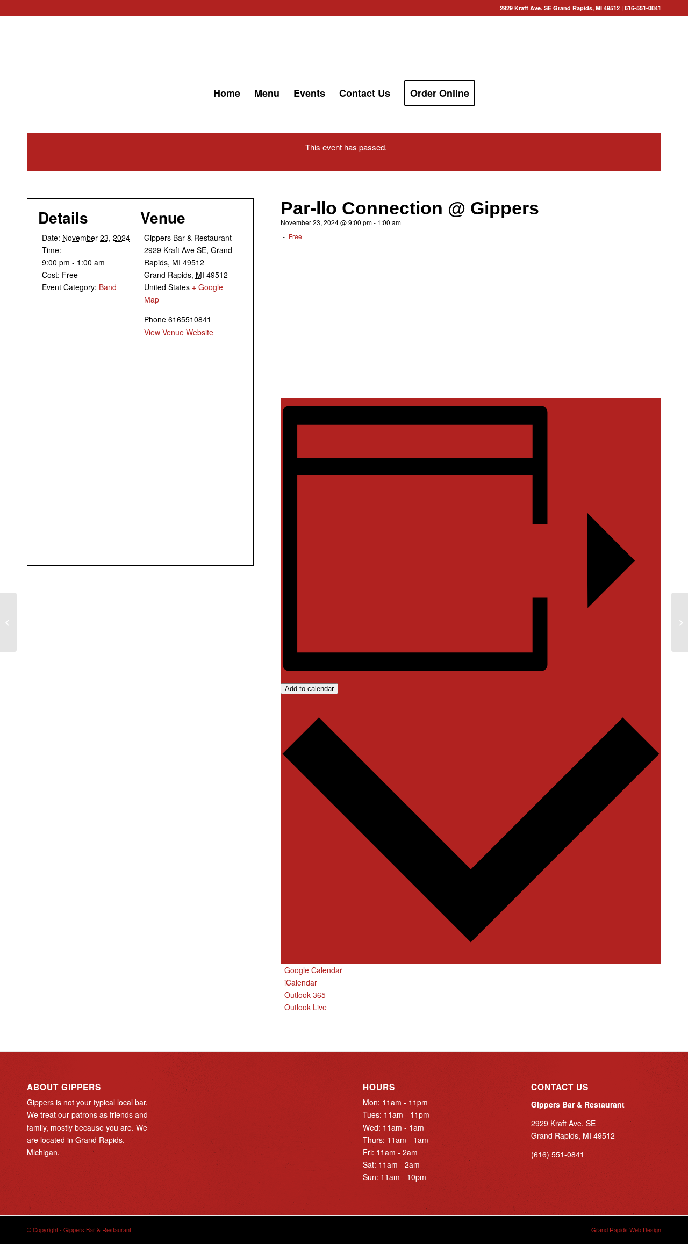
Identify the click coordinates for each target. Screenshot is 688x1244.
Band (108, 287)
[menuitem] (226, 93)
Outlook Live (305, 1007)
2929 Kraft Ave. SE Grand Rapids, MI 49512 (560, 8)
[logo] (344, 48)
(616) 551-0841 (557, 1154)
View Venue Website (178, 332)
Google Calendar (313, 970)
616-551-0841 (643, 8)
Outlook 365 (305, 994)
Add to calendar (309, 689)
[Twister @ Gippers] (8, 622)
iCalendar (300, 982)
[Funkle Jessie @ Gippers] (679, 622)
